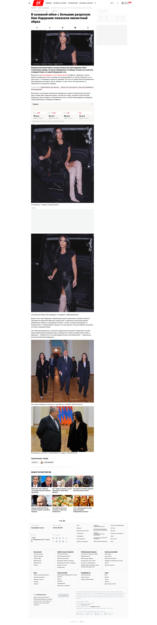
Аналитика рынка (86, 575)
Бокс (106, 575)
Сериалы (36, 584)
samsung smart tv (108, 613)
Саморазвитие (61, 583)
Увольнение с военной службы (89, 554)
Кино (35, 573)
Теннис (107, 579)
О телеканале (80, 533)
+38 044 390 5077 (58, 528)
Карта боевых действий (63, 556)
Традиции (48, 3)
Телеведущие (80, 536)
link (53, 538)
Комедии (36, 581)
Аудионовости (37, 563)
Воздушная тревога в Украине (65, 560)
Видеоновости (37, 560)
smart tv (98, 613)
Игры (112, 541)
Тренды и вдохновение (87, 579)
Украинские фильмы (39, 577)
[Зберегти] (88, 27)
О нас (78, 525)
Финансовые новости (110, 558)
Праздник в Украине (60, 3)
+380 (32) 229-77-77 (85, 604)
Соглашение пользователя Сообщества (100, 538)
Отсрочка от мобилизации (88, 563)
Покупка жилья (85, 577)
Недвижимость (86, 573)
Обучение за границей (63, 585)
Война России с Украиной (65, 552)
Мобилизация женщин (87, 558)
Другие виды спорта (110, 584)
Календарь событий (85, 3)
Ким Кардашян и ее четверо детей (54, 75)
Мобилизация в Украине (89, 552)
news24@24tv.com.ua (37, 528)
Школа (59, 579)
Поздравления (73, 3)
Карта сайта (114, 538)
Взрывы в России (62, 565)
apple (90, 613)
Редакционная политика (83, 530)
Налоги (107, 563)
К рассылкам (63, 595)
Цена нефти (108, 554)
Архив (112, 536)
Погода (36, 565)
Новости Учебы (62, 573)
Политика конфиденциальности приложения (99, 534)
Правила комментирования (100, 541)
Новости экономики (111, 552)
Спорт (107, 573)
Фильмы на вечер (38, 579)
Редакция (79, 528)
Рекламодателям (81, 538)
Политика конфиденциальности (99, 526)
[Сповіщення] (118, 3)
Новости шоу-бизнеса (43, 7)
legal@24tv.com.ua (95, 606)
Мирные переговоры (63, 558)
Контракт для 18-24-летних (88, 560)
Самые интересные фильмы (41, 575)
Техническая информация (117, 525)
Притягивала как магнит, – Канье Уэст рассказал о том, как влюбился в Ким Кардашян (62, 88)
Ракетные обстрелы (62, 554)
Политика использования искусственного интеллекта (100, 530)
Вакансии (113, 530)
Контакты (113, 528)
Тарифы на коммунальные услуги (114, 560)
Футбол (107, 577)
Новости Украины (38, 556)
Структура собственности (117, 533)
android (80, 613)
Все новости (38, 552)
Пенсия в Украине (109, 565)
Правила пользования (82, 541)
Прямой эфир (37, 558)
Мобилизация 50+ (86, 556)
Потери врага (61, 567)
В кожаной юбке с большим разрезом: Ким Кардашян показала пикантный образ (71, 7)
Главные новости (38, 554)
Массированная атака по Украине (66, 563)
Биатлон (107, 581)
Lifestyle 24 (34, 7)
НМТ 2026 (59, 581)
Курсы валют (108, 556)
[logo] (38, 3)
